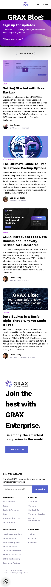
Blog (5, 514)
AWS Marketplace (11, 542)
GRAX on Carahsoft (12, 550)
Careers (32, 506)
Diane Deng (15, 277)
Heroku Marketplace (12, 534)
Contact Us (33, 510)
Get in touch (9, 522)
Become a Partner (11, 563)
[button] (4, 4)
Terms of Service (36, 514)
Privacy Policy (16, 573)
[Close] (48, 23)
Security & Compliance (34, 519)
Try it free (42, 4)
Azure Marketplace (12, 555)
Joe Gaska (15, 125)
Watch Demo (9, 502)
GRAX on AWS (9, 538)
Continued (7, 120)
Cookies (6, 573)
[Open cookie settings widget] (5, 581)
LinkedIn (32, 542)
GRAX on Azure (10, 546)
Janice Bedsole (17, 198)
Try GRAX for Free (11, 518)
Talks (5, 506)
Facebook (33, 538)
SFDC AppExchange (12, 559)
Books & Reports (11, 510)
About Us (32, 502)
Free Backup (24, 54)
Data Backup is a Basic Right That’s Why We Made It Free (24, 321)
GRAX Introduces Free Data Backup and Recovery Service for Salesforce (25, 241)
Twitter (31, 534)
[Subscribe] (46, 38)
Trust (26, 573)
